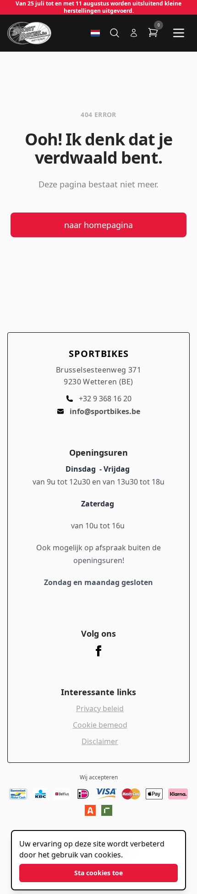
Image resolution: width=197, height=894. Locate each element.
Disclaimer (100, 741)
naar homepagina (98, 224)
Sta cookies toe (98, 872)
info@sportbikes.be (105, 411)
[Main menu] (179, 33)
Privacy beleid (100, 708)
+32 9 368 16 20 (105, 399)
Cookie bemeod (100, 725)
